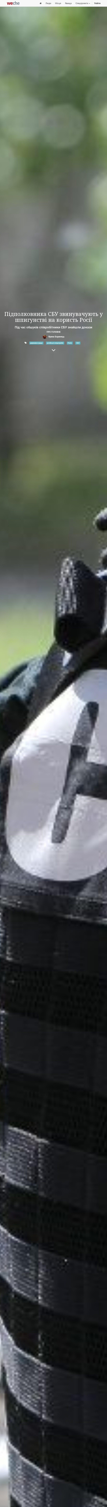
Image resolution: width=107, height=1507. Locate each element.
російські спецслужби (55, 343)
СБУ (77, 343)
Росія (70, 343)
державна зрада (36, 343)
